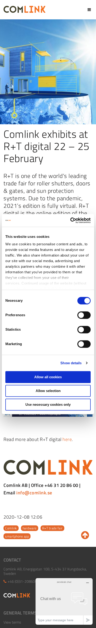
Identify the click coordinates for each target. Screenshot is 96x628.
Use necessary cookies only (48, 404)
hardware (30, 528)
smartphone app (17, 536)
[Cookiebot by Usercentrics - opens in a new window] (70, 220)
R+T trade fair (52, 528)
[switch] (84, 315)
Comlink (11, 528)
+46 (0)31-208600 (22, 581)
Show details (71, 363)
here (67, 439)
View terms (12, 622)
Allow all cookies (48, 377)
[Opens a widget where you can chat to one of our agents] (64, 601)
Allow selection (48, 391)
